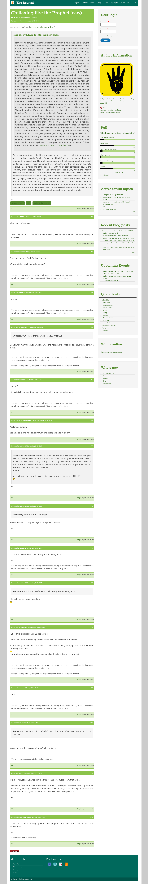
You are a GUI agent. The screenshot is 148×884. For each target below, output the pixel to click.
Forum (17, 17)
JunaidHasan (106, 384)
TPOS (22, 217)
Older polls (105, 175)
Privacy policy (17, 867)
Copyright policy (18, 870)
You (21, 21)
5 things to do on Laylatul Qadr (112, 195)
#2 (92, 252)
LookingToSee (25, 817)
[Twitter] (55, 864)
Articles (85, 2)
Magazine (77, 2)
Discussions (26, 17)
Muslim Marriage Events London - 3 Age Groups (117, 271)
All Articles (105, 300)
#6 (92, 420)
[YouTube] (60, 864)
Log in (134, 2)
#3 (92, 292)
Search (15, 873)
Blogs (99, 2)
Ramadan (105, 320)
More (133, 212)
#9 (92, 548)
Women (105, 331)
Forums (92, 2)
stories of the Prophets (42, 203)
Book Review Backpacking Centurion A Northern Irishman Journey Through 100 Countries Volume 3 (118, 239)
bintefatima (106, 376)
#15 (91, 817)
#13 (91, 723)
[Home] (12, 2)
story (28, 203)
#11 (91, 627)
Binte (104, 381)
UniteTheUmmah (26, 420)
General (34, 17)
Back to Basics (106, 308)
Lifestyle (105, 315)
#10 (91, 583)
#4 (92, 327)
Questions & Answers (109, 325)
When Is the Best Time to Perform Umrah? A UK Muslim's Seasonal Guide (117, 232)
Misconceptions (107, 318)
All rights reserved (26, 879)
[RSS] (66, 864)
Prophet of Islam (17, 203)
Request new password (109, 36)
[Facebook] (49, 864)
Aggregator (114, 2)
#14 (91, 773)
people (104, 310)
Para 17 (104, 207)
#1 (92, 217)
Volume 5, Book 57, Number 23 (55, 145)
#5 (92, 380)
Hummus (23, 773)
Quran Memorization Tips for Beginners (115, 236)
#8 (92, 506)
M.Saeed (105, 378)
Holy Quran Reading (109, 209)
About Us (16, 864)
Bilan (22, 723)
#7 (92, 446)
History (104, 313)
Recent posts (125, 2)
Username (104, 22)
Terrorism (105, 328)
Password (104, 29)
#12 (91, 688)
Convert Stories (107, 305)
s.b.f (21, 446)
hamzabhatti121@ (108, 373)
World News (106, 302)
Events (106, 2)
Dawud (22, 327)
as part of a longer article (42, 27)
